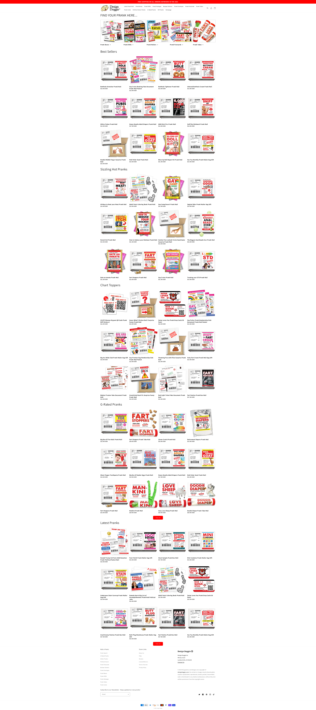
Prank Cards (103, 685)
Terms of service (143, 664)
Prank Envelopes (104, 670)
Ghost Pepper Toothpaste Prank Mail (113, 475)
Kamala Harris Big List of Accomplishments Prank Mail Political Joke (142, 597)
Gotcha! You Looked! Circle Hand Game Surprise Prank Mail (171, 241)
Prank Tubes (197, 45)
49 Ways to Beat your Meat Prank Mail (113, 204)
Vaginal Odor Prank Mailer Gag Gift (199, 204)
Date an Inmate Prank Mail (109, 277)
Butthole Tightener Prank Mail (168, 87)
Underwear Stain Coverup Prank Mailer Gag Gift (113, 596)
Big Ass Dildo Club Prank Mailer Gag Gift (114, 358)
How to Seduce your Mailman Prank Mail (143, 240)
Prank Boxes (104, 45)
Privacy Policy (142, 667)
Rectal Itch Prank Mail (108, 240)
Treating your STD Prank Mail (197, 277)
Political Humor (104, 662)
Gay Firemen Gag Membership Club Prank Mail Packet (141, 359)
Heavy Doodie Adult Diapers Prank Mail (142, 124)
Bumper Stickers (104, 667)
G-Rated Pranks (104, 656)
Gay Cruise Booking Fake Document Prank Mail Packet (141, 87)
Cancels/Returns (143, 662)
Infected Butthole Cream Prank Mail (199, 87)
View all (158, 517)
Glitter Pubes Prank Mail (108, 124)
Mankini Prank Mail (136, 511)
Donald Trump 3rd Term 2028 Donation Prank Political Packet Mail (113, 559)
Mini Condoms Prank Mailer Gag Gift (199, 558)
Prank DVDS (103, 676)
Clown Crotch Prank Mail (166, 439)
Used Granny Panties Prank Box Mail (112, 635)
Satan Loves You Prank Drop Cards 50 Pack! (171, 321)
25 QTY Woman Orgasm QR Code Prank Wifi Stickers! (113, 321)
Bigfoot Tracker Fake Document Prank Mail (113, 396)
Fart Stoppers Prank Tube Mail (139, 439)
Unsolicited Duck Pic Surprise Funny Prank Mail (141, 396)
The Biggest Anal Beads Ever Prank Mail (201, 240)
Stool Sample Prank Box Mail (168, 558)
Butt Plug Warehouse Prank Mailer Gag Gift (142, 636)
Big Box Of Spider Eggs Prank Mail (141, 475)
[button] (207, 8)
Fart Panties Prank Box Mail (196, 395)
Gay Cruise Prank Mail (165, 277)
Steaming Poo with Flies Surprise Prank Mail (172, 359)
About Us (141, 653)
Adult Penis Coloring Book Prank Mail (142, 204)
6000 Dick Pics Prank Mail (167, 124)
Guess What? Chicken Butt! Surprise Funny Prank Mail (141, 321)
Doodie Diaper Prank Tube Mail (197, 511)
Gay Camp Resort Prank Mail (168, 204)
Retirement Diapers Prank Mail (197, 439)
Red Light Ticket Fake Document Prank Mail (171, 396)
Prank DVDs (128, 45)
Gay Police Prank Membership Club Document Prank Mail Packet (199, 321)
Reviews (141, 659)
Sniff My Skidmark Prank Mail (197, 124)
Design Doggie (159, 708)
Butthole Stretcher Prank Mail (110, 87)
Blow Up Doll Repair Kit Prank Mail (170, 160)
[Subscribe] (128, 694)
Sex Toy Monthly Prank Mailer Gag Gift (200, 160)
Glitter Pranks (104, 659)
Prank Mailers (151, 45)
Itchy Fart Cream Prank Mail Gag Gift (199, 358)
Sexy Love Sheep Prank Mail (168, 511)
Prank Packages (104, 679)
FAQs (140, 656)
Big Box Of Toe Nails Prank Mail (111, 439)
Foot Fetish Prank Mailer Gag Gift (140, 558)
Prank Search (103, 653)
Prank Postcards (175, 45)
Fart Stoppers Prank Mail (137, 277)
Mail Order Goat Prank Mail (138, 160)
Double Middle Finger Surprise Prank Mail (113, 161)
